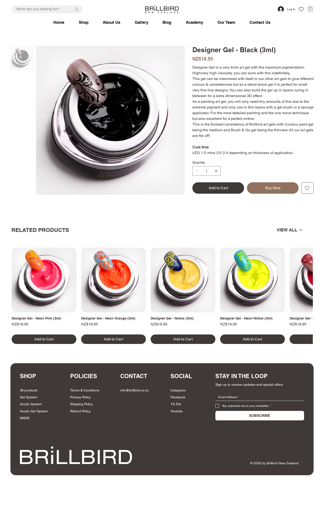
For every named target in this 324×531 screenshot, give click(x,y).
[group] (162, 295)
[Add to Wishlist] (307, 188)
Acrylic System (31, 404)
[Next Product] (305, 279)
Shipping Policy (81, 404)
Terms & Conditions (84, 390)
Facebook (178, 397)
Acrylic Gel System (34, 411)
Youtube (177, 411)
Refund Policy (80, 411)
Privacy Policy (80, 397)
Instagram (178, 390)
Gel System (28, 397)
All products (28, 390)
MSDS (24, 418)
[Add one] (216, 171)
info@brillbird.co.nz (134, 390)
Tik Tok (176, 404)
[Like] (301, 9)
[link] (310, 9)
